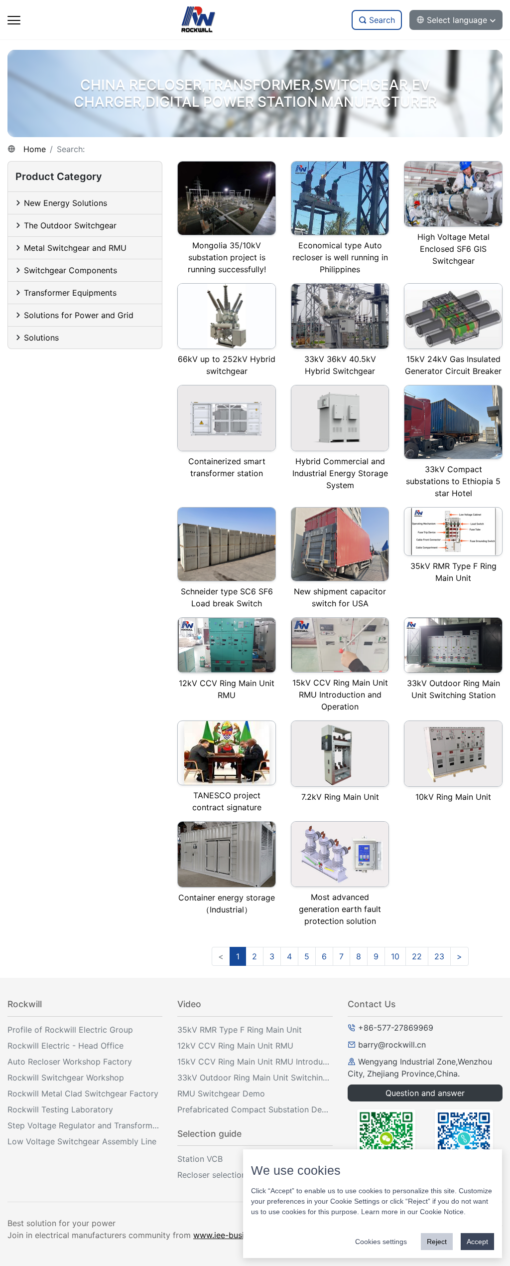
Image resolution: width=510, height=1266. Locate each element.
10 (395, 956)
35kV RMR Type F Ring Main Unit (239, 1030)
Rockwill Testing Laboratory (60, 1109)
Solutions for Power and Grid (78, 315)
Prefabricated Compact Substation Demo (254, 1109)
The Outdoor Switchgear (70, 225)
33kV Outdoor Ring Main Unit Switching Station (254, 1078)
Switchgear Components (70, 270)
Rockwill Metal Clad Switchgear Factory (82, 1093)
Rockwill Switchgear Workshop (65, 1078)
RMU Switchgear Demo (221, 1093)
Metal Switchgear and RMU (75, 248)
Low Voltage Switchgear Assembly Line (81, 1141)
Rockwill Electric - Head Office (65, 1046)
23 (439, 956)
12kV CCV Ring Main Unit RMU (235, 1046)
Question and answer (425, 1093)
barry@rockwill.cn (392, 1045)
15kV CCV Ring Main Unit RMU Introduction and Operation (254, 1062)
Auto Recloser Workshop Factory (69, 1062)
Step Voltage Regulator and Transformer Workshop (84, 1125)
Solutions (41, 338)
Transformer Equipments (70, 293)
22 (417, 956)
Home (34, 149)
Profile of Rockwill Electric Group (70, 1030)
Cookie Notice (442, 1212)
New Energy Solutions (65, 203)
